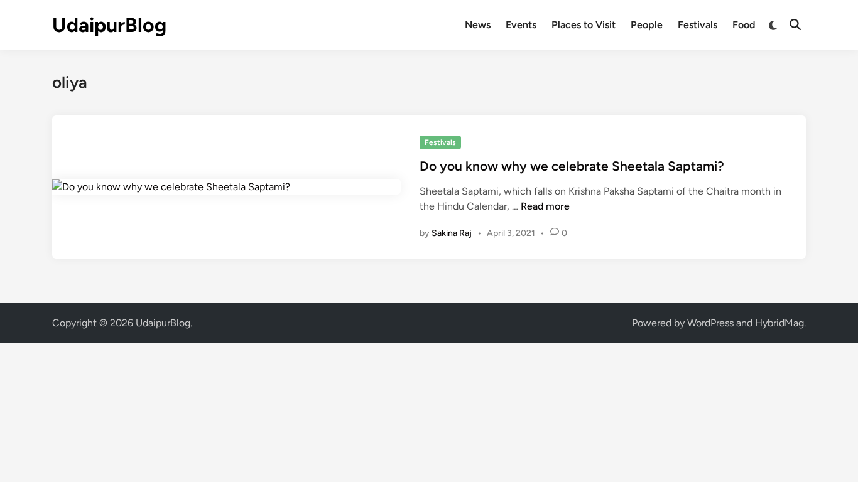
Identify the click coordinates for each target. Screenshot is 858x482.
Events (521, 25)
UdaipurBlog (109, 25)
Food (743, 25)
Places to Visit (583, 25)
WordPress (710, 323)
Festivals (697, 25)
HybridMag (779, 323)
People (647, 25)
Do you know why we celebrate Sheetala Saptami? (572, 166)
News (478, 25)
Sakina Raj (452, 233)
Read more (545, 206)
